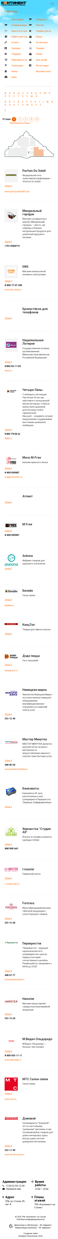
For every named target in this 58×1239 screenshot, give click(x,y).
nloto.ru (8, 370)
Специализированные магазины (28, 25)
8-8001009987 (12, 472)
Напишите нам (13, 1189)
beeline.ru (9, 605)
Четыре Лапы (32, 390)
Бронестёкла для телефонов (35, 310)
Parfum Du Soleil (34, 171)
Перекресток (31, 943)
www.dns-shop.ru (13, 289)
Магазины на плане (20, 123)
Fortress (28, 903)
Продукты (41, 19)
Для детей (41, 59)
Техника (40, 48)
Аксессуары (42, 65)
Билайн (27, 590)
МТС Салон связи (35, 1079)
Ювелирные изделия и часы (26, 59)
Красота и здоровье (22, 31)
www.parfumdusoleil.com (17, 191)
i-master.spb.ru (12, 884)
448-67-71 (10, 975)
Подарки (16, 54)
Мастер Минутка (34, 739)
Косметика (42, 42)
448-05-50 (10, 765)
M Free (27, 524)
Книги (14, 71)
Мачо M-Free (31, 457)
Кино (14, 77)
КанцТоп (28, 625)
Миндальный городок (32, 212)
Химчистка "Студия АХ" (36, 830)
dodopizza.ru (11, 670)
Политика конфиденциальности (31, 1219)
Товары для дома (45, 31)
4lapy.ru (8, 438)
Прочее (40, 25)
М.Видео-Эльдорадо (37, 1039)
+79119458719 (12, 246)
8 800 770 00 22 (12, 434)
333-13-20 (10, 1018)
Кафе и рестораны (21, 36)
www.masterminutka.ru (16, 769)
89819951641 (11, 848)
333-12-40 (10, 718)
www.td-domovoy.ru (14, 1154)
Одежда (15, 48)
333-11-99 (10, 1150)
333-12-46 (10, 923)
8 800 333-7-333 (13, 366)
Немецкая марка (34, 690)
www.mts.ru (10, 1099)
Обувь (39, 54)
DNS (25, 266)
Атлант (27, 496)
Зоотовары (17, 19)
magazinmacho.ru (14, 477)
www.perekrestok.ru (14, 979)
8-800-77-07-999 (13, 285)
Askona (27, 556)
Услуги (15, 42)
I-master (28, 869)
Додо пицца (31, 656)
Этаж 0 (8, 186)
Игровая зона (43, 71)
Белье (39, 36)
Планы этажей (39, 1198)
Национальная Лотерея (32, 341)
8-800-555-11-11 (13, 1055)
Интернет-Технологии (28, 1236)
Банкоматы (30, 788)
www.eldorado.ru (13, 1060)
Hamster (28, 999)
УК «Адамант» (45, 1228)
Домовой (29, 1118)
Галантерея (17, 65)
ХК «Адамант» (46, 1225)
